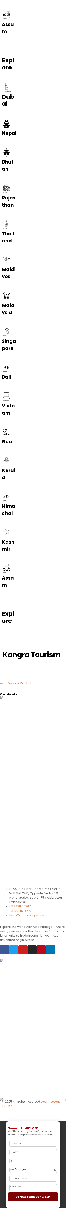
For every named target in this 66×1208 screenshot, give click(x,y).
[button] (9, 634)
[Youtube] (22, 949)
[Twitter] (13, 949)
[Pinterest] (41, 949)
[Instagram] (32, 949)
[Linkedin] (50, 949)
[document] (33, 1164)
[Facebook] (4, 949)
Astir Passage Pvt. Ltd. (15, 683)
